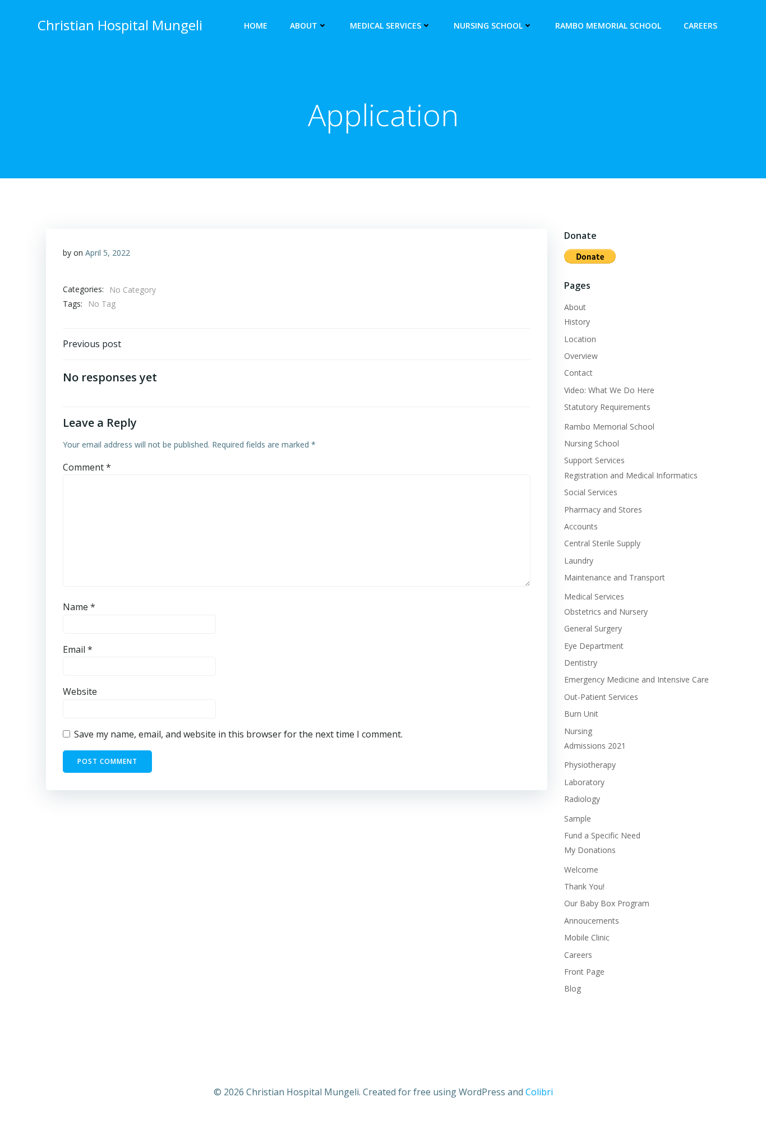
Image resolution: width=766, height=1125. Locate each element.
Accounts (581, 526)
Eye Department (594, 645)
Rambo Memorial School (608, 25)
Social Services (590, 492)
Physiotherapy (590, 764)
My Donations (590, 850)
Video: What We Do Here (609, 390)
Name (79, 607)
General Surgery (593, 628)
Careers (700, 25)
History (577, 321)
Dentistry (580, 662)
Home (255, 25)
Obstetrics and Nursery (606, 611)
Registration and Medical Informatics (631, 475)
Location (580, 339)
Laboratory (584, 782)
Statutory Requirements (607, 407)
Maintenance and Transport (614, 577)
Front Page (584, 971)
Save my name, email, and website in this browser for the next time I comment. (238, 734)
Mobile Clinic (587, 937)
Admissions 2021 (595, 745)
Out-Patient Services (601, 696)
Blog (572, 988)
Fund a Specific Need (602, 835)
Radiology (582, 799)
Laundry (578, 560)
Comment (87, 467)
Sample (577, 818)
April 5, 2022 (107, 252)
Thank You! (584, 886)
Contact (578, 372)
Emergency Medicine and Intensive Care (636, 679)
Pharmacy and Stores (603, 509)
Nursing (578, 731)
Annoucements (591, 920)
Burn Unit (581, 713)
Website (80, 691)
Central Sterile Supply (602, 543)
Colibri (539, 1092)
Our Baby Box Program (606, 903)
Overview (581, 356)
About (303, 25)
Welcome (581, 869)
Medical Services (385, 25)
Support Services (594, 460)
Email (78, 649)
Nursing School (488, 25)
